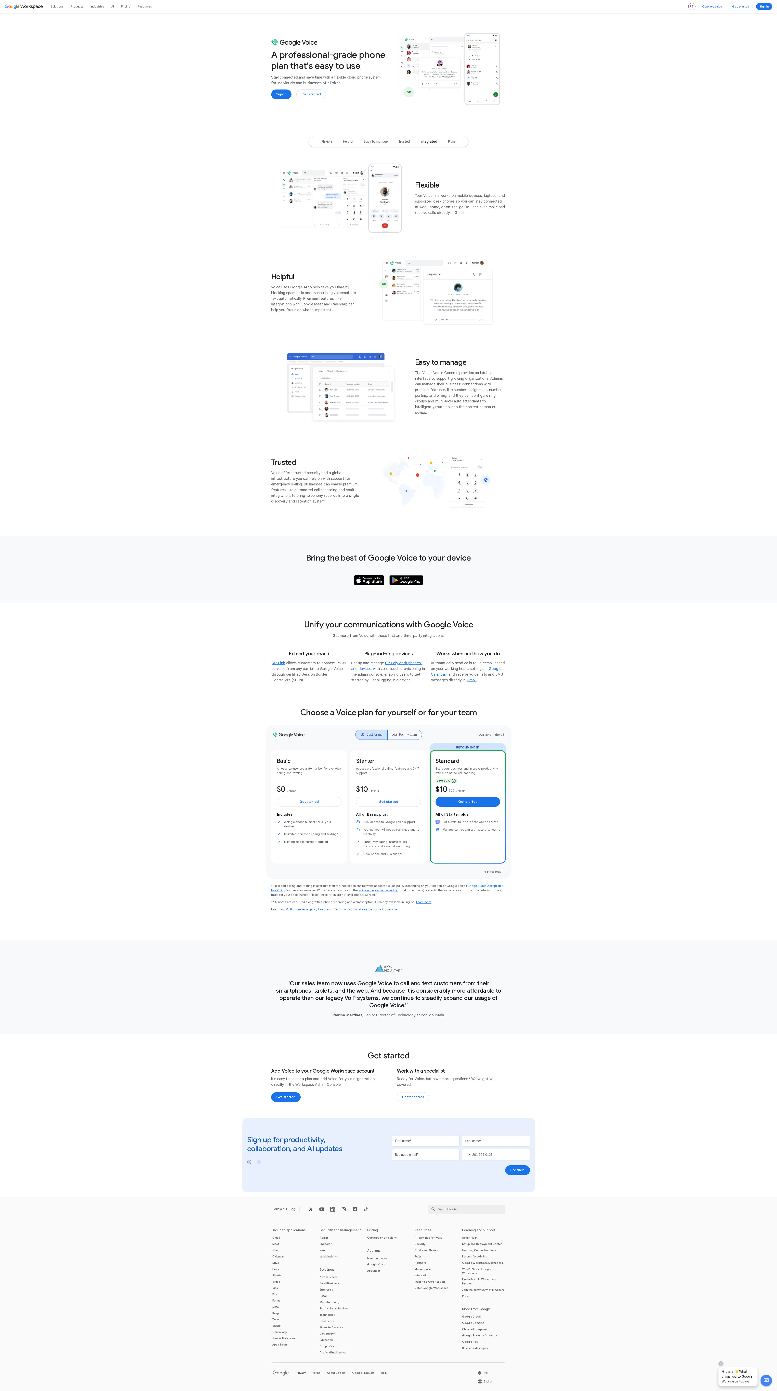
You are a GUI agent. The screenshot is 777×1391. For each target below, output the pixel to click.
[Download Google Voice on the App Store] (369, 580)
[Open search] (692, 6)
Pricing (125, 6)
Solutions (57, 6)
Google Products (363, 1373)
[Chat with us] (766, 1380)
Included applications (289, 1230)
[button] (766, 1380)
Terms (316, 1373)
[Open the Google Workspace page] (24, 6)
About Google (336, 1373)
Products (77, 6)
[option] (327, 141)
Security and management (340, 1230)
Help (384, 1373)
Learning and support (478, 1230)
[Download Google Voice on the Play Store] (406, 580)
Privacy (301, 1373)
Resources (145, 6)
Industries (97, 6)
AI (112, 6)
